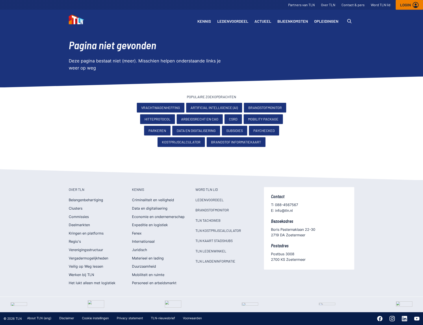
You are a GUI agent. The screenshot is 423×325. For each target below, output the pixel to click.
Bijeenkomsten (292, 21)
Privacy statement (130, 318)
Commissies (79, 216)
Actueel (262, 21)
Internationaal (143, 241)
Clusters (75, 208)
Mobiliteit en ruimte (148, 274)
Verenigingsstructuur (86, 250)
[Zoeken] (349, 21)
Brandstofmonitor (265, 107)
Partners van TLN (301, 5)
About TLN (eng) (39, 318)
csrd (233, 119)
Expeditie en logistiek (150, 225)
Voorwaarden (192, 318)
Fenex (137, 233)
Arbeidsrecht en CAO (199, 119)
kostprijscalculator (181, 142)
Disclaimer (66, 318)
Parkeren (157, 130)
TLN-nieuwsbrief (163, 318)
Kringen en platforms (86, 233)
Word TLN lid (380, 5)
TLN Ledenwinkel (210, 251)
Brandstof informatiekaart (236, 142)
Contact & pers (353, 5)
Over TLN (328, 5)
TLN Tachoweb (208, 220)
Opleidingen (326, 21)
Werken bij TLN (81, 274)
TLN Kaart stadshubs (214, 241)
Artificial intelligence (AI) (214, 107)
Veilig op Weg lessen (86, 266)
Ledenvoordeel (232, 21)
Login (405, 4)
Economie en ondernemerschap (158, 216)
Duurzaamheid (144, 266)
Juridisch (139, 250)
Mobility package (263, 119)
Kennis (204, 21)
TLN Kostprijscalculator (218, 230)
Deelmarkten (79, 225)
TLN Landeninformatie (215, 261)
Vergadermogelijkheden (88, 258)
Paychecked (264, 130)
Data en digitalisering (196, 130)
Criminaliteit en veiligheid (153, 200)
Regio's (75, 241)
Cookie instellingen (95, 318)
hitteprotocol (158, 119)
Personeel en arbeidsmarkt (154, 283)
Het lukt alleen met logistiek (92, 283)
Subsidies (234, 130)
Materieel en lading (148, 258)
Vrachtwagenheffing (160, 107)
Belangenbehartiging (86, 200)
